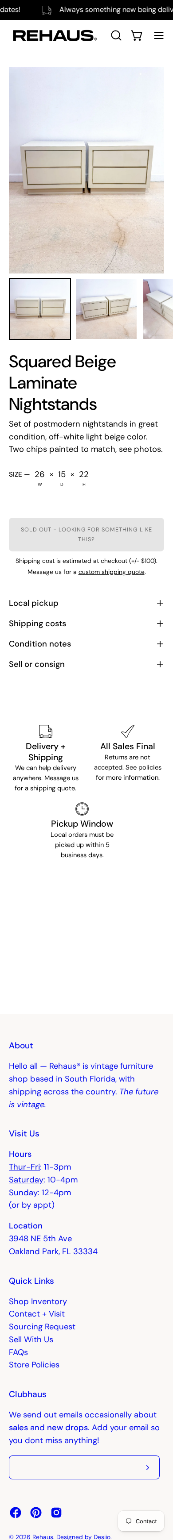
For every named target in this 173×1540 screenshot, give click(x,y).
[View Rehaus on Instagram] (56, 1512)
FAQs (18, 1352)
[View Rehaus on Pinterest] (36, 1512)
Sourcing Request (42, 1326)
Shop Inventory (38, 1301)
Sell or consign (37, 664)
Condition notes (40, 644)
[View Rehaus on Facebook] (15, 1512)
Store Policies (34, 1364)
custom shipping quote (112, 572)
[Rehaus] (53, 35)
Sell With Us (31, 1339)
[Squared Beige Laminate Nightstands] (40, 309)
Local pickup (34, 603)
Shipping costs (37, 623)
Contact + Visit (37, 1314)
